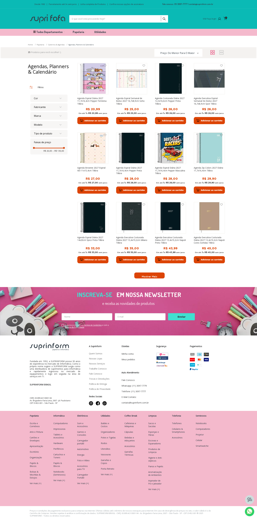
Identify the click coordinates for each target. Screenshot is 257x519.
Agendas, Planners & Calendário (81, 45)
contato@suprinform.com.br (201, 4)
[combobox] (118, 19)
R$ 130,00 (58, 151)
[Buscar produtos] (164, 18)
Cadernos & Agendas (56, 45)
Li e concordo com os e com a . (87, 326)
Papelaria (40, 45)
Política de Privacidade (74, 327)
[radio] (212, 53)
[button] (49, 98)
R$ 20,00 (47, 151)
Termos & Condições (93, 325)
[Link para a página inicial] (30, 45)
